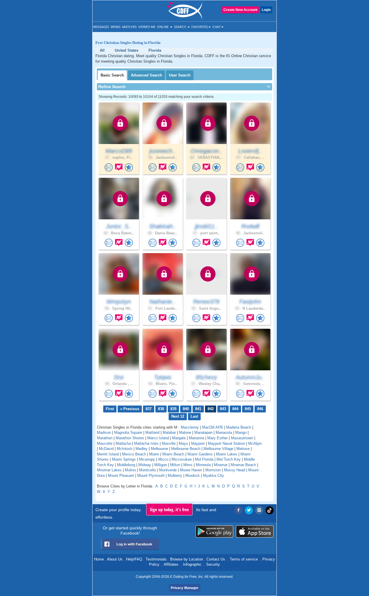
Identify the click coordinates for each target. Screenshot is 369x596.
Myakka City (213, 475)
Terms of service (244, 559)
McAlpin (255, 443)
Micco (163, 459)
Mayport (198, 443)
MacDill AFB (212, 427)
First (110, 409)
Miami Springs (124, 459)
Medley (141, 448)
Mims (188, 465)
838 (161, 409)
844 (235, 409)
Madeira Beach (238, 427)
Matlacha (123, 443)
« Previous (129, 409)
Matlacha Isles (146, 443)
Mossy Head (234, 470)
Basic (112, 75)
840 (186, 409)
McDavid (106, 448)
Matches (129, 27)
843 (223, 409)
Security (213, 564)
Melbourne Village (218, 448)
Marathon (104, 438)
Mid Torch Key (228, 459)
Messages (101, 27)
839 (173, 409)
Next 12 (177, 416)
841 (198, 409)
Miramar (220, 465)
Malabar (169, 432)
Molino (130, 470)
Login (266, 10)
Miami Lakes (226, 454)
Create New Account (240, 10)
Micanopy (147, 459)
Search (180, 27)
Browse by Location (186, 559)
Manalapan (203, 432)
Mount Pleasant (121, 475)
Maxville (169, 443)
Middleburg (126, 465)
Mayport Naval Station (226, 443)
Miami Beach (173, 454)
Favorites (199, 27)
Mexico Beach (134, 454)
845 (248, 409)
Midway (144, 465)
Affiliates (171, 564)
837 (149, 409)
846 (260, 409)
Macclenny (190, 427)
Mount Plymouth (151, 475)
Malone (185, 432)
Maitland (152, 432)
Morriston (213, 470)
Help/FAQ (134, 559)
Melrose (243, 448)
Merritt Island (108, 454)
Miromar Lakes (109, 470)
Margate (179, 438)
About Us (115, 559)
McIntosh (124, 448)
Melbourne (159, 448)
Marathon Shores (130, 438)
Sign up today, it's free (169, 509)
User (180, 75)
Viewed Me (146, 27)
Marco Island (158, 438)
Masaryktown (242, 438)
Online (163, 27)
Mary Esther (217, 438)
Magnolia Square (128, 432)
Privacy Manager (185, 588)
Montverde (168, 470)
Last (194, 416)
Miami (154, 454)
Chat (216, 27)
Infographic (192, 564)
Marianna (196, 438)
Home (99, 559)
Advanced (146, 75)
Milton (175, 465)
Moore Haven (191, 470)
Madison (104, 432)
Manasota (224, 432)
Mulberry (175, 475)
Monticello (147, 470)
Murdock (192, 475)
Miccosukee (182, 459)
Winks (116, 27)
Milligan (160, 465)
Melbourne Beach (185, 448)
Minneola (203, 465)
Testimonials (156, 559)
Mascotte (104, 443)
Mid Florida (204, 459)
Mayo (183, 443)
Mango (240, 432)
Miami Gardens (200, 454)
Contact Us (215, 559)
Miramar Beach (243, 465)
